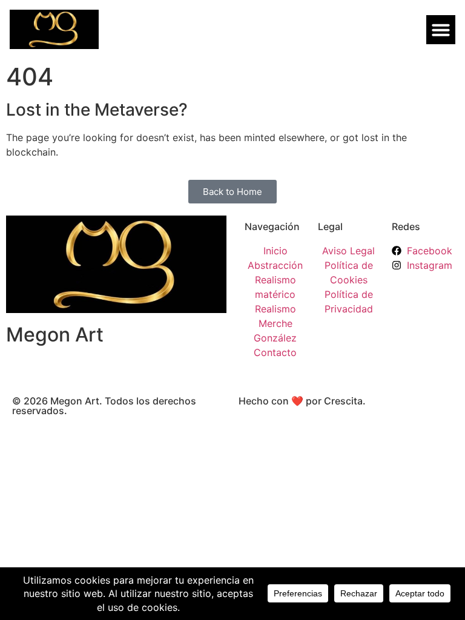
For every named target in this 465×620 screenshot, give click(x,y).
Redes (406, 226)
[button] (440, 29)
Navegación (272, 226)
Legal (330, 226)
